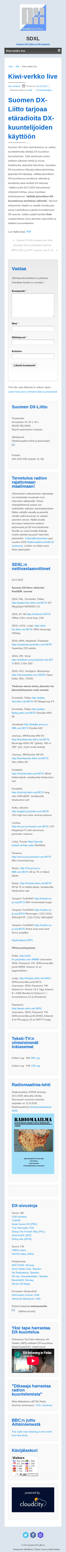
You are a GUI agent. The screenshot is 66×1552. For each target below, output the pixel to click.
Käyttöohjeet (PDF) (22, 940)
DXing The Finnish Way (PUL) (28, 1231)
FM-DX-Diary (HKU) (23, 1254)
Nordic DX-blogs (21, 1283)
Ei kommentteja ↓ (45, 90)
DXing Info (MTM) (22, 1239)
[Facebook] (33, 1535)
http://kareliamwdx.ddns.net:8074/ (30, 739)
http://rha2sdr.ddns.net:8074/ (28, 773)
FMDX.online (19, 1250)
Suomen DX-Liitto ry (36, 1545)
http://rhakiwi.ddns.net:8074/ (36, 883)
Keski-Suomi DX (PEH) (24, 1224)
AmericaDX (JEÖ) (22, 1235)
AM (17, 66)
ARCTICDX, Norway (23, 1265)
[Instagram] (40, 1535)
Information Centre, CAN (25, 1295)
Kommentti (19, 291)
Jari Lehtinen (14, 86)
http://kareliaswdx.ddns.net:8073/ (30, 758)
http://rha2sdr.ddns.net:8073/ (28, 792)
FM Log (35, 1065)
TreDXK (16, 1220)
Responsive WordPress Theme (26, 1549)
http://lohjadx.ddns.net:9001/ (35, 978)
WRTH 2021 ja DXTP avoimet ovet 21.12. (32, 250)
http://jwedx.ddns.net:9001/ (27, 1008)
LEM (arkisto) (19, 1216)
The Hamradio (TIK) (23, 1227)
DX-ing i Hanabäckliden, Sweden (30, 1276)
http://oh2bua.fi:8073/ (39, 614)
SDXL (33, 38)
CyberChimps (54, 1549)
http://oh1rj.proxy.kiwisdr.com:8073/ (31, 856)
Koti (10, 66)
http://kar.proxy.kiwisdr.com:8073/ (30, 826)
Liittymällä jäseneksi (36, 538)
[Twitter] (26, 1535)
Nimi (14, 323)
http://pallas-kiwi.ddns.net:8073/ (29, 602)
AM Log (35, 1058)
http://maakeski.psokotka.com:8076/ (32, 644)
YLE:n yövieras (44, 1405)
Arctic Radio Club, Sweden (26, 1268)
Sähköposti (19, 337)
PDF (28, 231)
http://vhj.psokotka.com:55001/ (29, 674)
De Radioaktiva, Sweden (25, 1272)
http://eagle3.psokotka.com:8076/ (30, 811)
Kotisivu (17, 351)
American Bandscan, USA (26, 1298)
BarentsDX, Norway (23, 1280)
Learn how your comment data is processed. (33, 391)
